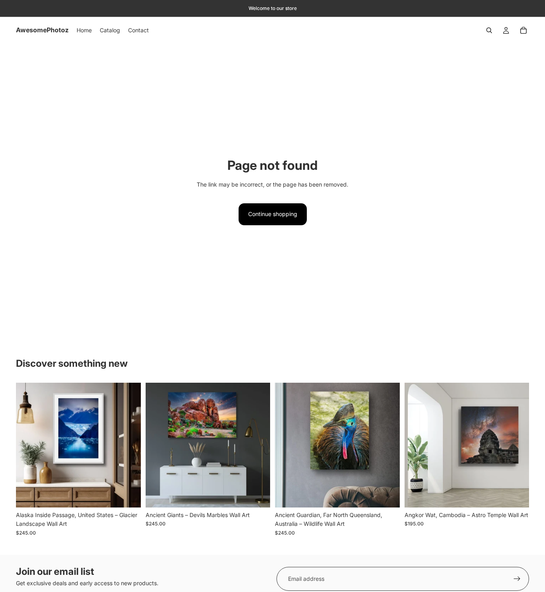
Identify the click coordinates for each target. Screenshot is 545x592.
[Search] (489, 30)
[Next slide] (129, 445)
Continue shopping (272, 213)
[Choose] (128, 495)
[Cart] (523, 30)
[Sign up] (517, 578)
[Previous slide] (28, 445)
